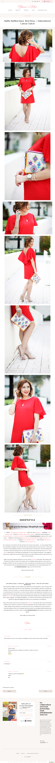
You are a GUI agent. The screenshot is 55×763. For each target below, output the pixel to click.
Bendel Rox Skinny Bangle (28, 538)
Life (33, 10)
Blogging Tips (42, 10)
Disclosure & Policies (33, 753)
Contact (23, 753)
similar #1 (16, 532)
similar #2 (22, 532)
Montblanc (20, 534)
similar (37, 532)
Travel (26, 10)
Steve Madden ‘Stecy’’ (29, 539)
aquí (7, 595)
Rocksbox (5, 536)
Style (10, 10)
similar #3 (22, 536)
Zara (12, 532)
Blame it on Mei (12, 671)
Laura (5, 661)
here (48, 550)
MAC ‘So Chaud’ (29, 541)
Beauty (18, 10)
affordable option (28, 534)
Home (17, 753)
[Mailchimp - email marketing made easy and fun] (26, 721)
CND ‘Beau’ (47, 539)
